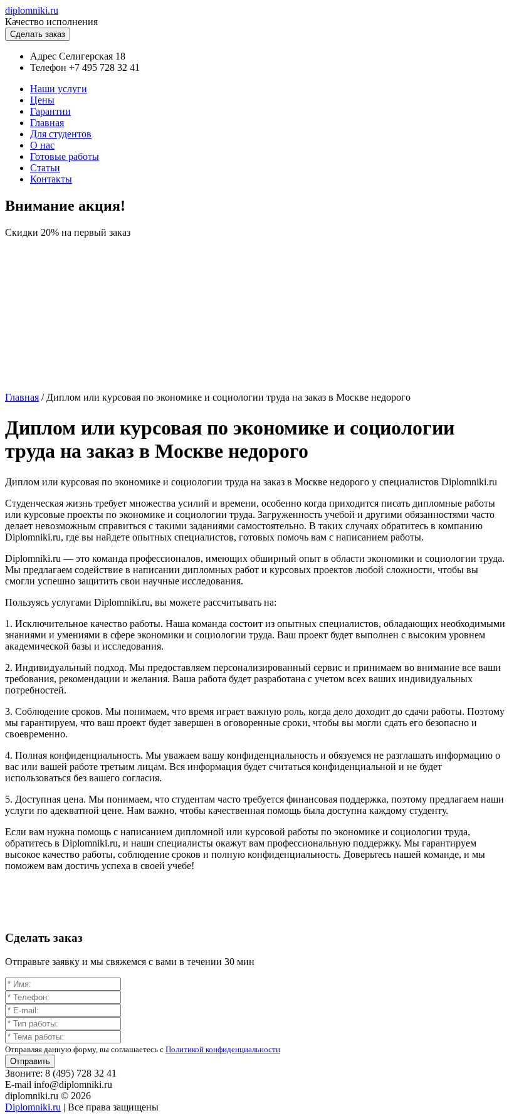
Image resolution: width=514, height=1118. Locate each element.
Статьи (45, 167)
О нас (42, 145)
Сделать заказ (37, 34)
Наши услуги (58, 88)
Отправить (30, 1061)
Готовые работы (64, 156)
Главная (47, 122)
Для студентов (61, 134)
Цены (42, 100)
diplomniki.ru (31, 10)
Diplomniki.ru (33, 1107)
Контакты (51, 179)
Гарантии (50, 111)
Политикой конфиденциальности (222, 1049)
